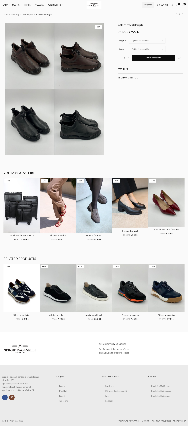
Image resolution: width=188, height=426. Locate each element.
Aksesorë (63, 401)
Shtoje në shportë (153, 58)
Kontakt (109, 401)
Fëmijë (62, 396)
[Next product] (183, 14)
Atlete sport (27, 14)
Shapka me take (58, 235)
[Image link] (19, 348)
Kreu (5, 14)
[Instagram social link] (12, 397)
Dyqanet (148, 5)
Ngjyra (122, 40)
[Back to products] (179, 14)
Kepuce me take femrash (166, 229)
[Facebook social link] (5, 397)
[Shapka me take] (58, 205)
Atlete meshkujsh (21, 315)
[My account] (172, 5)
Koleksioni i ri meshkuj (161, 391)
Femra (62, 386)
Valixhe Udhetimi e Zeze (21, 235)
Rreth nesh (110, 386)
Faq (107, 396)
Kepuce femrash (94, 235)
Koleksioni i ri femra (160, 386)
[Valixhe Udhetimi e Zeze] (21, 205)
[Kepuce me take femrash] (166, 202)
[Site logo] (94, 4)
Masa (121, 49)
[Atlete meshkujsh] (21, 288)
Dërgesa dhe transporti (116, 391)
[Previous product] (176, 14)
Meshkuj (15, 14)
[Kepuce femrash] (94, 205)
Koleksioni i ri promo (160, 396)
